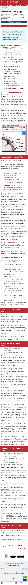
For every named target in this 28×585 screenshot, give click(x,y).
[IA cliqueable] (25, 579)
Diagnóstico (17, 45)
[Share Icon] (11, 583)
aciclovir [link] (17, 475)
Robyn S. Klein (16, 14)
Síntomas (9, 45)
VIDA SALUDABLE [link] (19, 5)
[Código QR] (21, 11)
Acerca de (6, 563)
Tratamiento (4, 47)
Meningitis (4, 7)
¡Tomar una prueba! (20, 548)
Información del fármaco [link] (8, 49)
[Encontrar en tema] (2, 583)
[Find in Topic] (17, 11)
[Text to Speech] (19, 11)
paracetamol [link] (9, 515)
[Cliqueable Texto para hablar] (7, 583)
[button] (27, 5)
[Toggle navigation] (2, 1)
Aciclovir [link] (6, 453)
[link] (1, 5)
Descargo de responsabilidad (17, 563)
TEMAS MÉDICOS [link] (9, 5)
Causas (3, 45)
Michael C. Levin (6, 17)
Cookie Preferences (14, 565)
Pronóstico (13, 47)
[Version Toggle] (16, 583)
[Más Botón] (25, 583)
